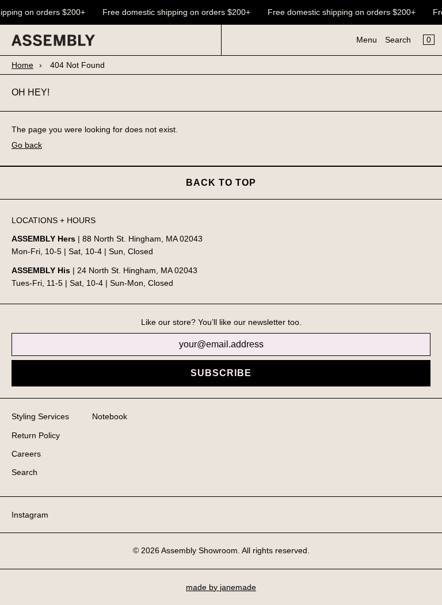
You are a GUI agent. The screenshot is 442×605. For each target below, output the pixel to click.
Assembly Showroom (199, 550)
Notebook (109, 416)
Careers (26, 453)
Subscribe (221, 373)
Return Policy (36, 435)
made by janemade (221, 587)
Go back (27, 145)
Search (398, 39)
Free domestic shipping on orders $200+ (176, 12)
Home (22, 65)
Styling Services (40, 416)
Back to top (221, 182)
